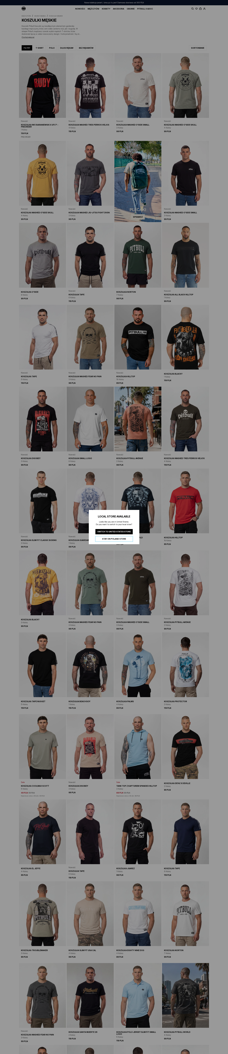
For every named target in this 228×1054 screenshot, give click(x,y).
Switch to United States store (114, 531)
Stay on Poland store (114, 539)
